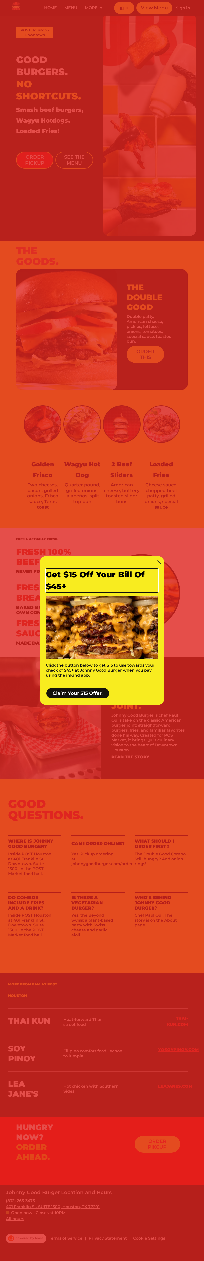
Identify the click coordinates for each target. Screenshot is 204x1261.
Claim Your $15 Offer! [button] (78, 693)
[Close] (159, 562)
